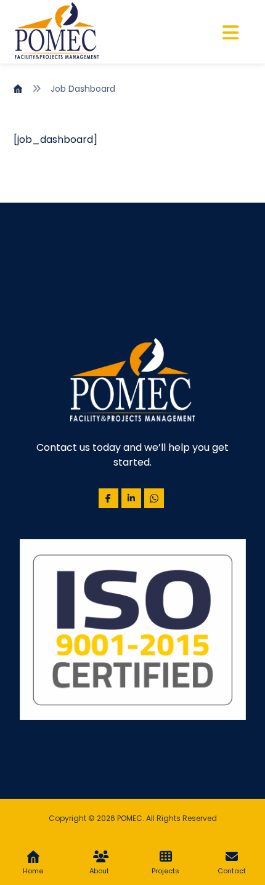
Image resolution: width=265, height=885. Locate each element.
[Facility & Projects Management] (57, 31)
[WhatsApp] (154, 498)
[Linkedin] (131, 498)
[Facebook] (108, 498)
